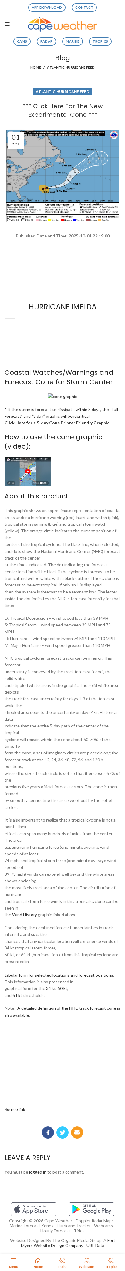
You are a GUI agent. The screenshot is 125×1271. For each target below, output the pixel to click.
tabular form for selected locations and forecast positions (59, 975)
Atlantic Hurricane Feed (71, 67)
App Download (47, 7)
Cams (22, 41)
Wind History (24, 914)
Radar (46, 41)
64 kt (17, 995)
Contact (84, 7)
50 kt (62, 988)
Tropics (100, 41)
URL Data (95, 1245)
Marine (72, 41)
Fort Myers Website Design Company (68, 1243)
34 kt (51, 988)
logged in (37, 1172)
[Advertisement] (62, 261)
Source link (15, 1109)
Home (35, 67)
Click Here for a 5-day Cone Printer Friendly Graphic (57, 422)
